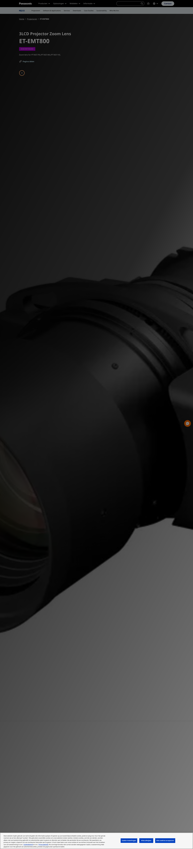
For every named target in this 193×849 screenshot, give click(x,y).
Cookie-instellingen (129, 841)
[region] (96, 841)
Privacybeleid (43, 845)
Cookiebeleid (28, 845)
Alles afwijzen (146, 841)
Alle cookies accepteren (165, 841)
